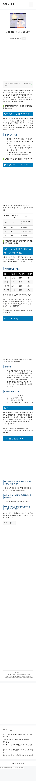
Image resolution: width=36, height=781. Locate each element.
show (12, 523)
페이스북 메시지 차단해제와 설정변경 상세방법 (19, 676)
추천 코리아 (8, 4)
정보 (18, 672)
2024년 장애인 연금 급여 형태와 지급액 (19, 674)
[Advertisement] (18, 61)
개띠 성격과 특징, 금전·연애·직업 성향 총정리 (18, 755)
